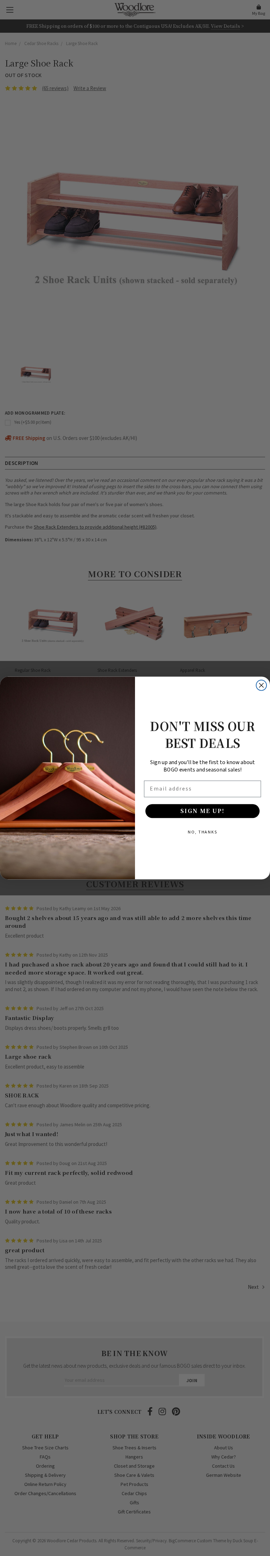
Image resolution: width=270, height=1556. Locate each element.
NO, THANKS (202, 831)
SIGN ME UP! (202, 811)
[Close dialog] (261, 685)
